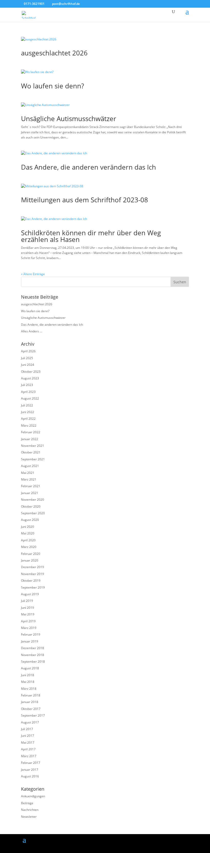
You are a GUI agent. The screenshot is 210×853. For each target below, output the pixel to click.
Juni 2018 (27, 675)
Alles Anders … (31, 331)
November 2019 (32, 574)
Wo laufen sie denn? (52, 85)
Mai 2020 (27, 533)
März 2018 (28, 688)
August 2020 (30, 520)
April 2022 (28, 418)
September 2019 (33, 587)
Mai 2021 (27, 473)
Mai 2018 (27, 682)
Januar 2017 (29, 769)
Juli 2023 (27, 385)
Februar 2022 (30, 432)
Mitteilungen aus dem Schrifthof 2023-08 (84, 199)
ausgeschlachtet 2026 (54, 52)
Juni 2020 (27, 526)
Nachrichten (29, 810)
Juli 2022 (27, 405)
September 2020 (33, 513)
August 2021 (30, 466)
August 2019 (30, 594)
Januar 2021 (29, 493)
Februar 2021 (30, 486)
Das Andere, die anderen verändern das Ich (88, 167)
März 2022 (28, 425)
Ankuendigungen (33, 796)
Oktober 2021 (30, 452)
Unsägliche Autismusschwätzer (68, 118)
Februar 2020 (30, 554)
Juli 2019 (27, 601)
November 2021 (32, 445)
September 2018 (33, 661)
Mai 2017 (27, 742)
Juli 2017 (27, 729)
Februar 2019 (30, 634)
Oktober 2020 (30, 506)
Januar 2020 (29, 560)
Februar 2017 (30, 763)
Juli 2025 (27, 358)
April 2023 (28, 392)
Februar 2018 (30, 695)
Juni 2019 (27, 607)
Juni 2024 (27, 365)
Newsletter (29, 816)
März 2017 (28, 756)
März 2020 (28, 547)
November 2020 (32, 499)
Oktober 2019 (30, 580)
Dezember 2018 (32, 648)
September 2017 (33, 715)
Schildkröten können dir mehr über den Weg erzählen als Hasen (91, 236)
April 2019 (28, 621)
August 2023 (30, 378)
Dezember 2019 (32, 567)
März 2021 (28, 479)
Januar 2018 (29, 702)
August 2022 (30, 398)
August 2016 (30, 776)
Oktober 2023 (30, 371)
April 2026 (28, 351)
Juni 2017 (27, 735)
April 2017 (28, 749)
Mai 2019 (27, 614)
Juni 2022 (27, 412)
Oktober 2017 (30, 709)
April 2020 (28, 540)
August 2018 (30, 668)
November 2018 (32, 655)
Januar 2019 (29, 641)
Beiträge (27, 803)
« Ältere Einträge (33, 274)
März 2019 (28, 628)
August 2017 (30, 722)
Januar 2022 (29, 439)
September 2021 (33, 459)
